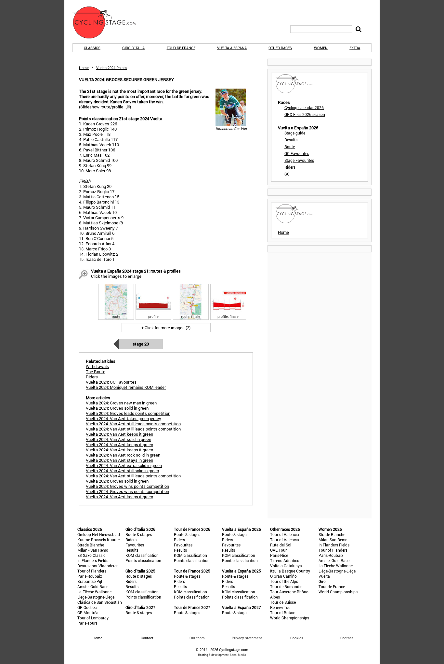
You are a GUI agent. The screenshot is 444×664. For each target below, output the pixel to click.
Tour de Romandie (286, 586)
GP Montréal (88, 612)
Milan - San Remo (92, 550)
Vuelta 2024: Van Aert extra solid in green (124, 465)
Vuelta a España (232, 47)
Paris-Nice (279, 555)
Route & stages (138, 534)
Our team (197, 637)
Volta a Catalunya (286, 565)
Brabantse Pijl (89, 581)
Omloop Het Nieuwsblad (98, 534)
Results (290, 139)
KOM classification (142, 555)
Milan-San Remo (333, 539)
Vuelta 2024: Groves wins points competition (127, 486)
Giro (322, 581)
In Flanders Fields (92, 560)
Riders (289, 167)
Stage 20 (141, 344)
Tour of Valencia (284, 534)
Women (321, 47)
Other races (280, 47)
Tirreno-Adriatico (284, 560)
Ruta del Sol (280, 544)
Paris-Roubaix (89, 576)
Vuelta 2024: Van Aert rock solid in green (123, 455)
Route (289, 146)
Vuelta (324, 576)
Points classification (143, 560)
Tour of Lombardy (93, 617)
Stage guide (294, 132)
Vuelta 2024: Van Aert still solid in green (122, 470)
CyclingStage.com (108, 22)
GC (287, 174)
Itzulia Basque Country (290, 570)
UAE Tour (278, 550)
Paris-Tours (87, 623)
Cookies (296, 637)
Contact (346, 637)
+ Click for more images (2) (165, 328)
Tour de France (181, 47)
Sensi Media (238, 655)
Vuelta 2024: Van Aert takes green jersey (123, 418)
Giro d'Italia (133, 47)
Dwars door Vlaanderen (98, 565)
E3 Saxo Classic (91, 555)
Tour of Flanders (91, 570)
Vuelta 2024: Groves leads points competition (128, 413)
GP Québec (87, 607)
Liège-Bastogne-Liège (95, 597)
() (105, 107)
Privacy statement (247, 637)
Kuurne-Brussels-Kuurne (98, 539)
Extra (354, 47)
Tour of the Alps (284, 581)
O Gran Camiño (283, 576)
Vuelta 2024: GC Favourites (111, 382)
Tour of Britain (282, 612)
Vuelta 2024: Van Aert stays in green (119, 460)
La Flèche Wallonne (94, 591)
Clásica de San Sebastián (99, 602)
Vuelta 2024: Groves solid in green (117, 408)
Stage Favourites (299, 160)
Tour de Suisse (283, 602)
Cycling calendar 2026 (304, 107)
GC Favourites (296, 153)
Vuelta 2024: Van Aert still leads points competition (133, 424)
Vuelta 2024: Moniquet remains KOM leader (126, 387)
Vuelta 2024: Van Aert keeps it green (119, 434)
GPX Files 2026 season (304, 114)
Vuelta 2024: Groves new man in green (121, 403)
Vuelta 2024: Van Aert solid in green (118, 439)
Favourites (134, 544)
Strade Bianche (90, 544)
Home (84, 67)
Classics (92, 47)
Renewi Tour (281, 607)
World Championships (289, 617)
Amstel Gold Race (92, 586)
